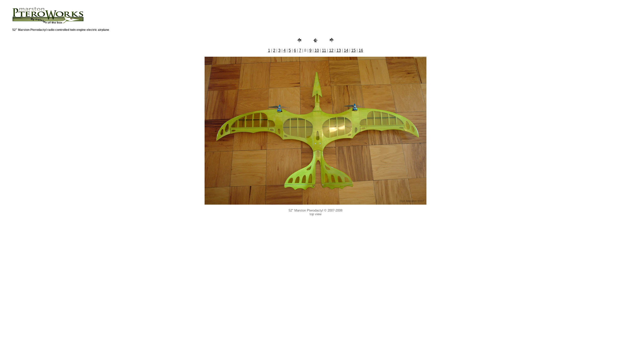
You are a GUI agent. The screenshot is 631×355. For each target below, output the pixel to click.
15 (353, 50)
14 (346, 50)
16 (361, 50)
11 (324, 50)
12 (331, 50)
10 (317, 50)
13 (338, 50)
